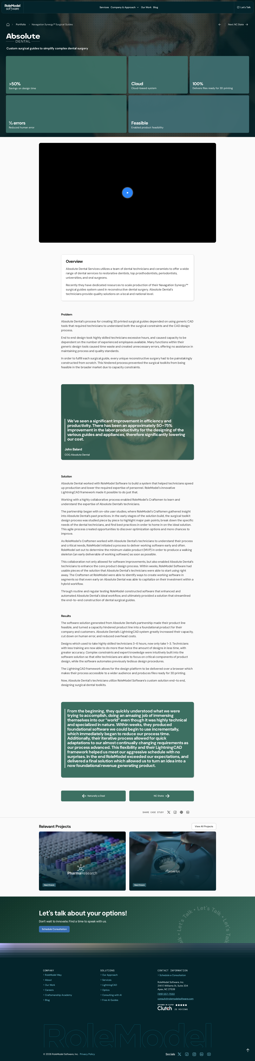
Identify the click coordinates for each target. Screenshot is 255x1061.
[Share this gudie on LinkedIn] (188, 812)
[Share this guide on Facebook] (175, 812)
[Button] (127, 193)
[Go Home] (12, 7)
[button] (104, 7)
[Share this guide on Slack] (181, 812)
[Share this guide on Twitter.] (169, 812)
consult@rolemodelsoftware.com (175, 998)
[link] (127, 422)
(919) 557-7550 (166, 994)
